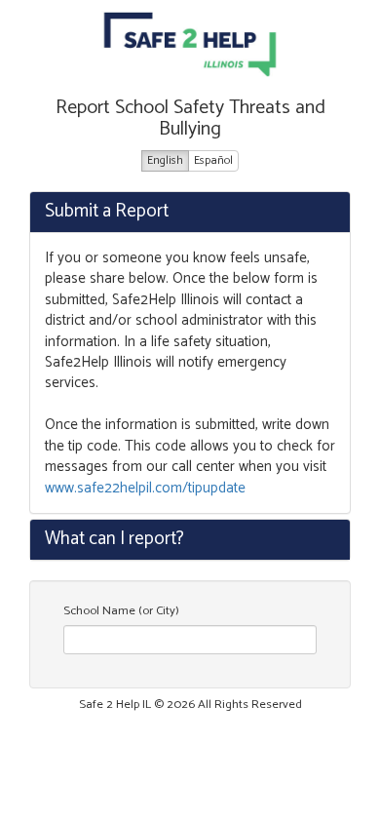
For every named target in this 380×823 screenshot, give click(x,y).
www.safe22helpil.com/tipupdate (145, 488)
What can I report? (114, 539)
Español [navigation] (213, 160)
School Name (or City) (121, 611)
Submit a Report (107, 211)
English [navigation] (165, 160)
